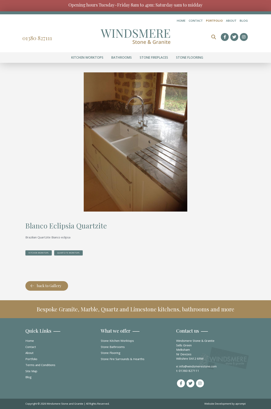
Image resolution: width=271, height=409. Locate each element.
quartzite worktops (68, 253)
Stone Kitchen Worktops (117, 341)
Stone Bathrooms (113, 347)
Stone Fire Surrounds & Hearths (122, 359)
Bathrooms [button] (121, 57)
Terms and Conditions (40, 365)
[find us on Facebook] (225, 37)
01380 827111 (37, 38)
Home (181, 20)
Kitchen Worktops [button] (87, 57)
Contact (196, 20)
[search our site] (213, 37)
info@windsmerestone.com (198, 366)
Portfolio (214, 20)
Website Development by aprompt (225, 403)
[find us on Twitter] (234, 37)
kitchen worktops (39, 253)
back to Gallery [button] (49, 285)
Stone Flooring (110, 353)
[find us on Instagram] (244, 37)
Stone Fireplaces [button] (154, 57)
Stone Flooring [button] (189, 57)
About (231, 20)
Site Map (31, 371)
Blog (244, 20)
